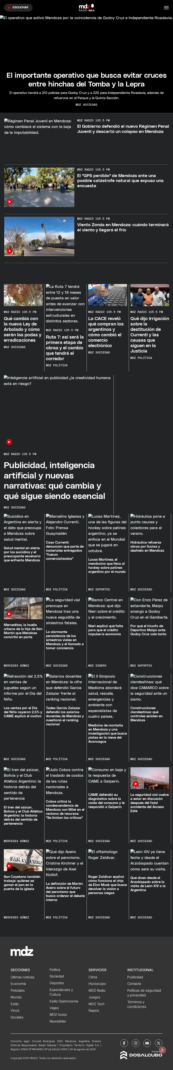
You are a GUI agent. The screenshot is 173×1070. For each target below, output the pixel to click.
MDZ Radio (97, 990)
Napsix (94, 1011)
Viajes (54, 1008)
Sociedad (57, 976)
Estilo (15, 1004)
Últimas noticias (22, 977)
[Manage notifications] (162, 1050)
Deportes (57, 983)
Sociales (17, 1017)
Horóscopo (97, 984)
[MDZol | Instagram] (135, 1043)
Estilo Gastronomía (64, 1001)
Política (55, 970)
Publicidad (135, 977)
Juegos (94, 997)
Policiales (18, 990)
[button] (166, 7)
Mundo (16, 997)
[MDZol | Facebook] (124, 1043)
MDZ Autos (58, 1015)
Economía (18, 984)
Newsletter (58, 1021)
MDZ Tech (97, 1004)
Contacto (134, 984)
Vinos (15, 1011)
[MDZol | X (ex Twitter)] (158, 1043)
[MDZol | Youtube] (147, 1043)
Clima (93, 977)
